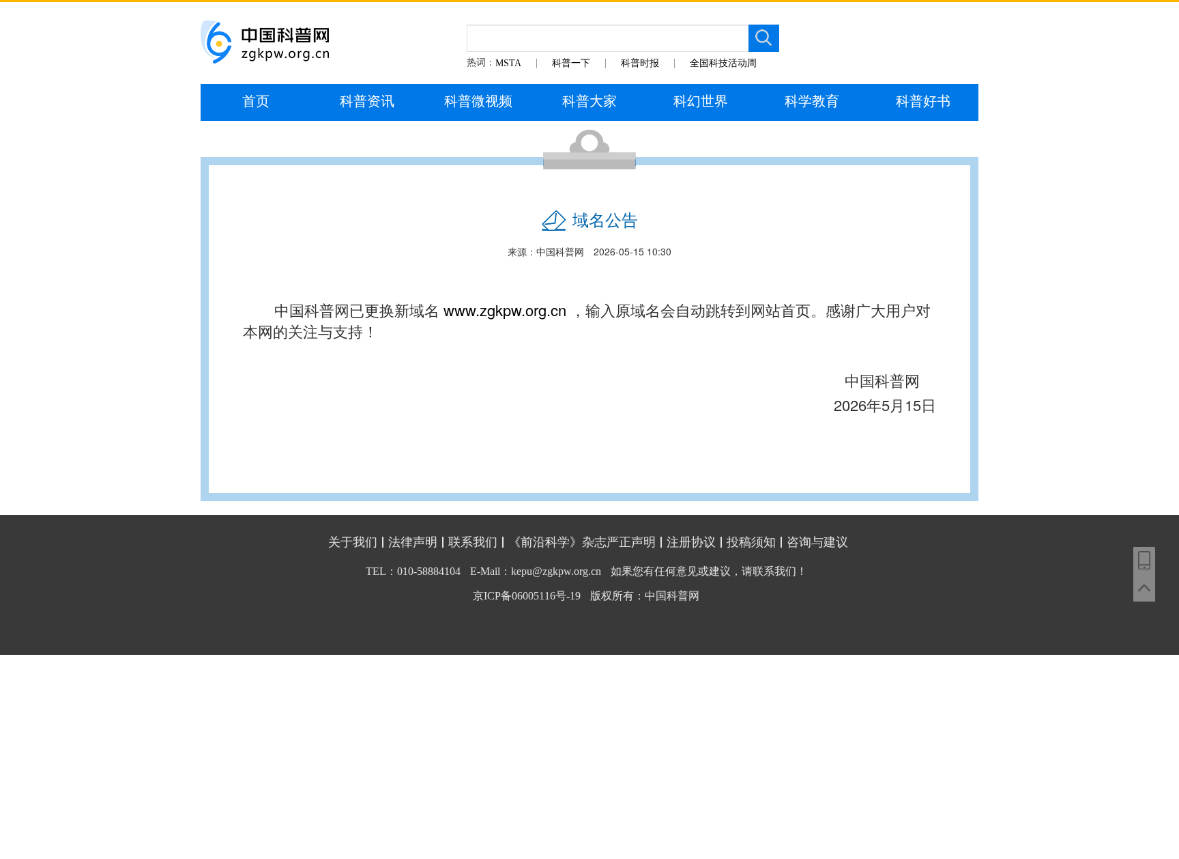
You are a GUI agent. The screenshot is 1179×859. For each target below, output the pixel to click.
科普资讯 (367, 101)
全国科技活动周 (723, 63)
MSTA (508, 63)
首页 (256, 101)
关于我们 (352, 542)
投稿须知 (751, 542)
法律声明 (412, 542)
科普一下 (571, 63)
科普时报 (640, 63)
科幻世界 (700, 101)
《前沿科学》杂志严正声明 (582, 542)
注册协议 (691, 542)
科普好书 (923, 101)
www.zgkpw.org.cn (504, 309)
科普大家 (589, 101)
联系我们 (472, 542)
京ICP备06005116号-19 (527, 596)
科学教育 (812, 101)
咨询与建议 (817, 542)
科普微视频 (478, 101)
